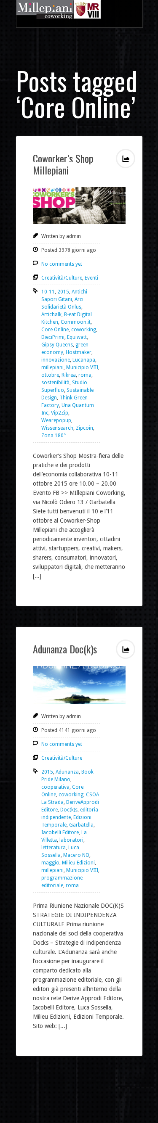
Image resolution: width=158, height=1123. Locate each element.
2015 (63, 292)
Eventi (91, 278)
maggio (50, 863)
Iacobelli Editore (60, 832)
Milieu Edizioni (78, 863)
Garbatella (81, 825)
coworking (83, 330)
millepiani (52, 367)
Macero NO (76, 855)
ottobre (50, 375)
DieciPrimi (52, 337)
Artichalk (51, 314)
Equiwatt (77, 337)
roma (84, 375)
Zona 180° (53, 436)
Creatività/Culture (61, 278)
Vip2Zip (59, 413)
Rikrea (69, 375)
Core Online (55, 330)
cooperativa (55, 787)
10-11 (48, 292)
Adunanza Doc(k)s (65, 648)
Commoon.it (76, 322)
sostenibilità (55, 383)
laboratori (71, 840)
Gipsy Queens (57, 345)
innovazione (55, 360)
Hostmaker (78, 352)
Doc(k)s (69, 810)
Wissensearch (57, 428)
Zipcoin (84, 428)
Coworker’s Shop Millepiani (63, 164)
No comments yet (61, 264)
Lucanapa (83, 360)
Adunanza (67, 772)
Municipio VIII (82, 367)
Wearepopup (56, 420)
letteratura (53, 848)
